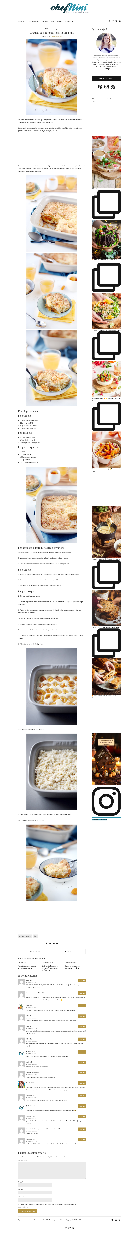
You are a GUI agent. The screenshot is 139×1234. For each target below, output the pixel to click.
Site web (21, 1197)
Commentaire (23, 1160)
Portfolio (45, 21)
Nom (20, 1182)
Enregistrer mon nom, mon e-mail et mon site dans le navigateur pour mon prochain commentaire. (47, 1205)
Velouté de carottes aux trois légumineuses (27, 967)
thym (35, 936)
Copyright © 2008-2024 (73, 1220)
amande (28, 936)
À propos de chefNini (24, 1220)
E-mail (21, 1189)
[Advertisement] (52, 149)
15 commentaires (56, 36)
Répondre (82, 980)
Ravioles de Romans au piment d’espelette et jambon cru (50, 968)
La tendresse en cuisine (34, 993)
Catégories (21, 21)
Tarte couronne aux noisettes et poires (72, 967)
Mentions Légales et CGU (54, 1220)
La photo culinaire (56, 21)
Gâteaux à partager (52, 29)
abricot (21, 936)
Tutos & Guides (34, 21)
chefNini (30, 1052)
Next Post (68, 952)
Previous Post (35, 952)
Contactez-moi (69, 21)
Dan (27, 1005)
